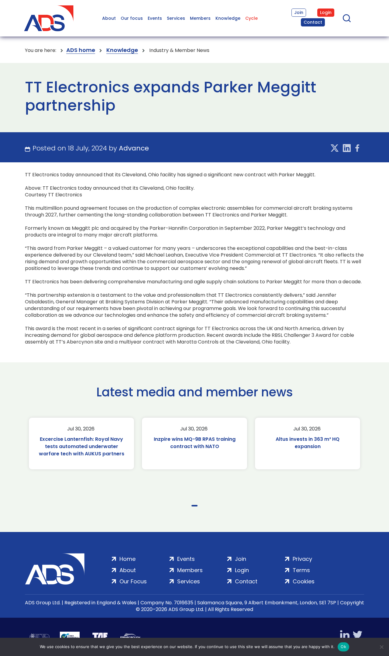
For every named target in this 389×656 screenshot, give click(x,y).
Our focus (132, 18)
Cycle (251, 18)
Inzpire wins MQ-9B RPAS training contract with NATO (195, 443)
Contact (313, 22)
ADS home (80, 50)
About (109, 18)
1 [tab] (194, 505)
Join (298, 12)
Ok (343, 646)
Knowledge (227, 18)
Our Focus (133, 581)
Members (200, 18)
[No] (381, 647)
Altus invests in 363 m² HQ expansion (307, 443)
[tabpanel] (81, 443)
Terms (301, 570)
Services (176, 18)
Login (326, 12)
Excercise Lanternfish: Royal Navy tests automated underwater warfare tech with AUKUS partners (81, 446)
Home (127, 559)
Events (155, 18)
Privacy (302, 559)
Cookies (304, 581)
